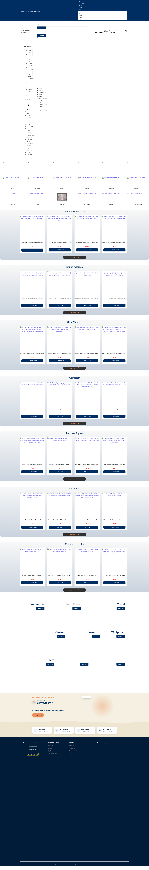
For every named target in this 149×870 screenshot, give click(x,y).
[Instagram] (34, 754)
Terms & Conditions (74, 751)
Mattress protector (136, 204)
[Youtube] (31, 754)
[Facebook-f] (28, 754)
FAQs (70, 753)
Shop (40, 101)
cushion (30, 122)
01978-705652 (45, 703)
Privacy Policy (73, 745)
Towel (29, 152)
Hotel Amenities (29, 133)
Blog (80, 19)
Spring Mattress (29, 149)
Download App (82, 11)
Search (41, 28)
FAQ (40, 103)
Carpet (29, 117)
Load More (41, 35)
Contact (80, 17)
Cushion (12, 204)
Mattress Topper (30, 144)
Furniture (30, 126)
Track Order (81, 13)
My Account (112, 30)
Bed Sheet (28, 112)
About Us (50, 745)
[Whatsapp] (37, 754)
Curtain (30, 121)
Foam (29, 124)
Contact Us (43, 110)
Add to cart (33, 250)
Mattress (12, 173)
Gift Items (28, 129)
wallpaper (30, 154)
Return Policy (72, 748)
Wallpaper (87, 204)
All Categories (27, 98)
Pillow (29, 147)
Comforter (31, 119)
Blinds (29, 115)
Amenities (111, 204)
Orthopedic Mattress (30, 136)
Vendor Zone (43, 104)
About (80, 15)
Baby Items (28, 108)
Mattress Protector (30, 140)
